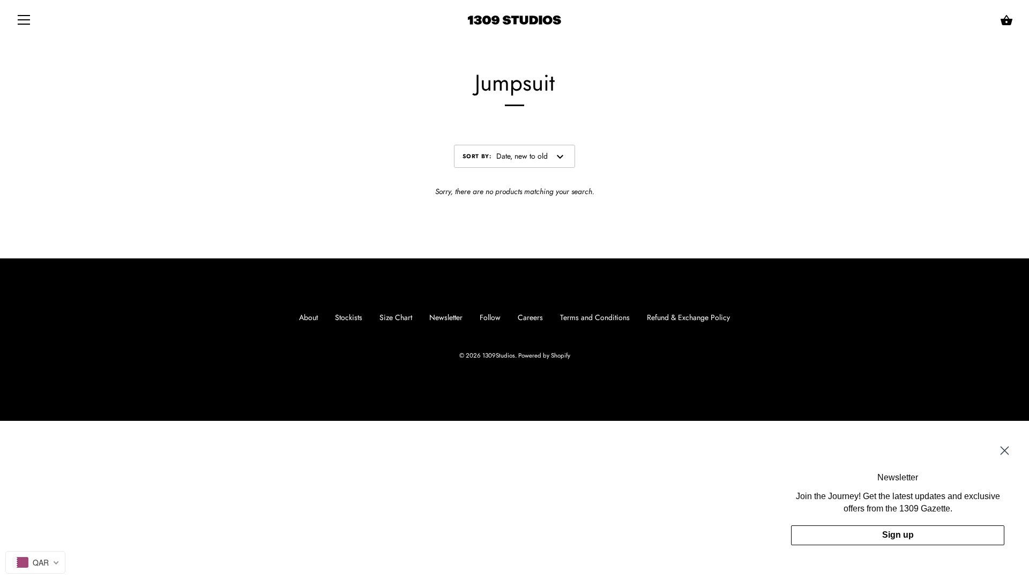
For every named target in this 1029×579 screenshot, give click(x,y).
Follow (490, 317)
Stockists (348, 317)
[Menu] (24, 22)
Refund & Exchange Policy (688, 317)
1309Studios (498, 355)
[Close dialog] (1004, 450)
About (308, 317)
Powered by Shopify (544, 355)
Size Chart (395, 317)
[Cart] (1006, 20)
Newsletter (446, 317)
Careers (530, 317)
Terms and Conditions (595, 317)
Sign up (898, 534)
